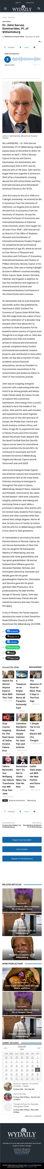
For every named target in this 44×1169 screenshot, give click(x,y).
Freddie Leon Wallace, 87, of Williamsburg (22, 931)
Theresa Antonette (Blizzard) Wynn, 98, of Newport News (22, 907)
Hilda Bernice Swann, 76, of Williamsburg (22, 956)
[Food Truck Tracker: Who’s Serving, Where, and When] (22, 979)
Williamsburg (31, 800)
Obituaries (11, 17)
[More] (34, 47)
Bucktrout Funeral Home (14, 36)
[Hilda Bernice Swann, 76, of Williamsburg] (22, 948)
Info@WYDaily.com (22, 1154)
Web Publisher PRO (30, 1167)
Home (4, 17)
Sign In (18, 3)
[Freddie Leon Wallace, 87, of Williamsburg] (22, 924)
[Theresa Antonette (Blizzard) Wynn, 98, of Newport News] (22, 900)
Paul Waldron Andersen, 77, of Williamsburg (32, 826)
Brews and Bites (22, 982)
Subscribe (30, 3)
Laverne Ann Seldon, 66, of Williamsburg (11, 826)
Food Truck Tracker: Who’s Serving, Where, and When (22, 987)
